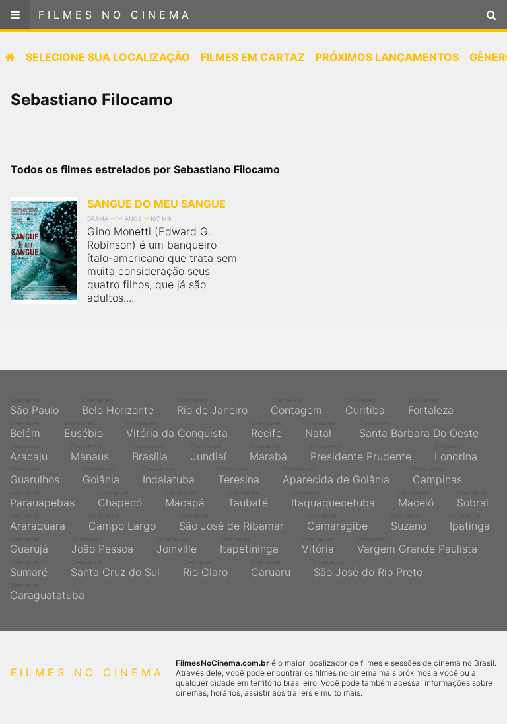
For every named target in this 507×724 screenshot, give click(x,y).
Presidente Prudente (360, 453)
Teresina (238, 476)
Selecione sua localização (108, 56)
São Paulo (34, 407)
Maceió (416, 499)
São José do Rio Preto (368, 569)
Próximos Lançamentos (387, 56)
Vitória (318, 545)
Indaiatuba (169, 476)
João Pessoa (102, 545)
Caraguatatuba (47, 592)
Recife (266, 430)
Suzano (408, 522)
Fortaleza (431, 407)
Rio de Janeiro (212, 407)
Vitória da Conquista (177, 430)
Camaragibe (337, 522)
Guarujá (29, 545)
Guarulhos (34, 476)
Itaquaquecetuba (333, 499)
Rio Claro (205, 569)
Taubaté (248, 499)
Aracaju (29, 453)
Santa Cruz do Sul (115, 569)
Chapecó (120, 499)
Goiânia (101, 476)
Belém (25, 430)
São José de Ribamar (231, 522)
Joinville (176, 545)
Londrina (455, 453)
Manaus (90, 453)
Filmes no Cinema (115, 14)
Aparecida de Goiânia (336, 476)
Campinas (437, 476)
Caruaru (270, 569)
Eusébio (83, 430)
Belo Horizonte (118, 407)
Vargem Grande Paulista (417, 545)
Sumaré (29, 569)
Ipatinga (470, 522)
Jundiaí (208, 453)
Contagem (296, 407)
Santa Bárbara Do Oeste (419, 430)
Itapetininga (249, 545)
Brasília (150, 453)
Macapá (185, 499)
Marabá (268, 453)
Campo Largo (122, 522)
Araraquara (37, 522)
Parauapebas (42, 499)
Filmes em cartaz (253, 56)
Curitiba (365, 407)
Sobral (473, 499)
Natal (320, 430)
